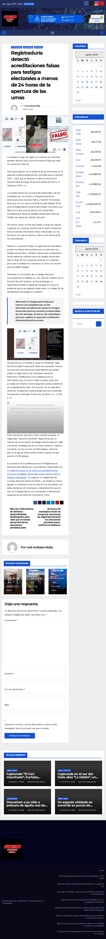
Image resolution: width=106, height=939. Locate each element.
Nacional (38, 47)
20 (91, 82)
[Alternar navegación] (52, 33)
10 (78, 76)
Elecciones (28, 47)
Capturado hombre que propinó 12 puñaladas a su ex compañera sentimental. (82, 901)
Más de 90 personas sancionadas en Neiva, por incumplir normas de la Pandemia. (80, 924)
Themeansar (7, 903)
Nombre (9, 673)
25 (82, 87)
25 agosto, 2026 (16, 782)
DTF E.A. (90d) (78, 222)
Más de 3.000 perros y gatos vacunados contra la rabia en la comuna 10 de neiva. (80, 917)
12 (87, 76)
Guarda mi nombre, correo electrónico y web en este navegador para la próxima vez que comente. (31, 726)
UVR (78, 212)
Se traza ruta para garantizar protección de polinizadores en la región (80, 932)
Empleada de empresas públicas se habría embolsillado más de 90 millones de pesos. (79, 909)
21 (96, 82)
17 (78, 82)
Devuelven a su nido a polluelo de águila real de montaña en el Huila (25, 805)
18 (82, 82)
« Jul (77, 100)
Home (101, 870)
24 (78, 87)
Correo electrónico (15, 689)
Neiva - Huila (12, 770)
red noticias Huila (32, 106)
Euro (78, 160)
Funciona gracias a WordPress (14, 901)
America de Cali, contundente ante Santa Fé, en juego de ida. (80, 885)
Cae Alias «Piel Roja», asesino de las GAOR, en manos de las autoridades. (80, 893)
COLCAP (80, 166)
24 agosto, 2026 (68, 782)
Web (7, 705)
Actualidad (16, 47)
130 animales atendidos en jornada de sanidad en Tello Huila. (81, 877)
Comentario (11, 620)
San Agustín (12, 798)
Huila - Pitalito (64, 770)
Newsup (37, 901)
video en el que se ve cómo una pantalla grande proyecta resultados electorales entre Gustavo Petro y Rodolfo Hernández (34, 474)
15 (101, 76)
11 (82, 76)
